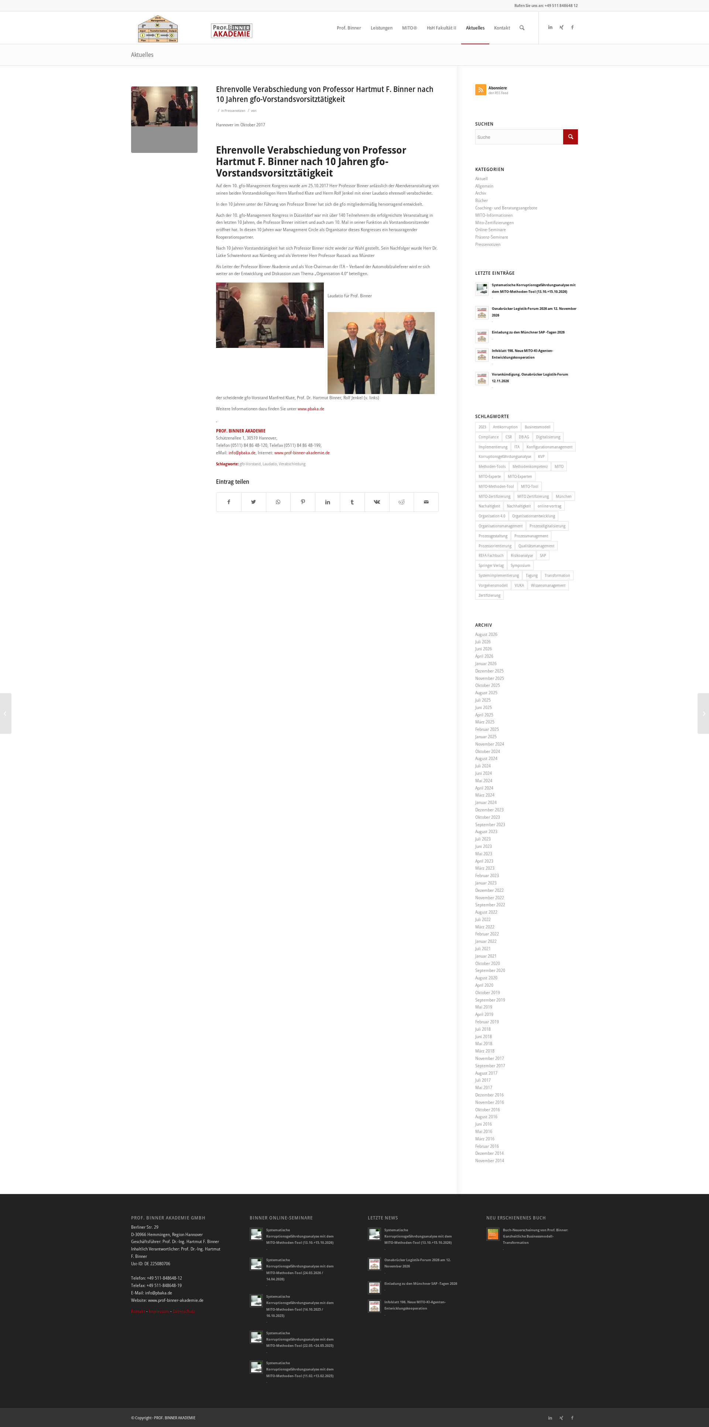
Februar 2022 (487, 934)
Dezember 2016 (489, 1095)
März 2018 (484, 1051)
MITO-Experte (490, 476)
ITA (517, 446)
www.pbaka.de (311, 408)
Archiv (480, 193)
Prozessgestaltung (493, 535)
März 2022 (484, 927)
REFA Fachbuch (491, 555)
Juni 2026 (483, 649)
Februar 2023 (487, 875)
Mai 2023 (483, 854)
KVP (541, 456)
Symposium (520, 565)
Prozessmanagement (531, 535)
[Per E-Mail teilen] (426, 502)
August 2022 (486, 912)
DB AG (524, 436)
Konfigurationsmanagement (549, 446)
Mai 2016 (483, 1131)
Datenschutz (184, 1311)
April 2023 (484, 861)
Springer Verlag (491, 565)
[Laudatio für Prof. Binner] (164, 119)
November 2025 (489, 678)
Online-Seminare (490, 229)
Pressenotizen (235, 110)
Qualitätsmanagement (536, 545)
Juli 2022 (483, 919)
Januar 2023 (486, 883)
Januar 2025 (486, 736)
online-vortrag (549, 506)
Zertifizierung (489, 595)
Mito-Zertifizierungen (494, 222)
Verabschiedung (292, 463)
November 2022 (489, 897)
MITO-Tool (529, 486)
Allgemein (484, 186)
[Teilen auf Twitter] (254, 502)
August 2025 (486, 692)
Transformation (557, 575)
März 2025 (484, 722)
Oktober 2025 (487, 685)
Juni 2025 (483, 707)
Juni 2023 (483, 846)
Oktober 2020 (487, 963)
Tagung (532, 575)
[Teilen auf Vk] (377, 502)
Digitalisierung (548, 436)
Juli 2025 (483, 700)
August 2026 (486, 634)
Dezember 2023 (489, 810)
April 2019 (484, 1014)
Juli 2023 (483, 839)
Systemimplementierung (499, 575)
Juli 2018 (483, 1029)
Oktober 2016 (487, 1109)
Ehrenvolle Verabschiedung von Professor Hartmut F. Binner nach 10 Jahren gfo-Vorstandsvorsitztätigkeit (325, 94)
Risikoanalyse (522, 555)
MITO (559, 466)
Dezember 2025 (489, 671)
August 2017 (486, 1073)
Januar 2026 (486, 663)
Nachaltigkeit (489, 506)
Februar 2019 (487, 1022)
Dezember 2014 (489, 1153)
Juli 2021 (483, 948)
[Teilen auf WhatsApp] (278, 502)
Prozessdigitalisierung (547, 525)
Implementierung (493, 446)
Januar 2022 (486, 941)
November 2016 (489, 1102)
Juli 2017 (483, 1080)
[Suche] (522, 27)
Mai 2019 (483, 1007)
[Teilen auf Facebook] (228, 502)
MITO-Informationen (494, 215)
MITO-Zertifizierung (494, 496)
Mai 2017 (483, 1087)
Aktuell (481, 178)
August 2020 (486, 978)
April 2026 (484, 656)
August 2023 (486, 831)
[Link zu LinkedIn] (550, 27)
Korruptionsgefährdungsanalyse (505, 456)
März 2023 (484, 868)
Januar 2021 (486, 956)
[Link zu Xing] (561, 27)
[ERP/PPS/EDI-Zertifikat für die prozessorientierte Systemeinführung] (5, 713)
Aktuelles (142, 55)
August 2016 (486, 1116)
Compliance (489, 436)
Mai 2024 (483, 780)
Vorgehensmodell (493, 585)
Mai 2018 (483, 1043)
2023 (482, 427)
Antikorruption (505, 427)
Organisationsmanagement (501, 525)
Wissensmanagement (548, 585)
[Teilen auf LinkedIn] (327, 502)
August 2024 (486, 758)
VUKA (519, 585)
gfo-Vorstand (250, 463)
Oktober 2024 (487, 751)
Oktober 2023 (487, 817)
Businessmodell (538, 427)
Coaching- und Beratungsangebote (506, 208)
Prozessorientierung (495, 545)
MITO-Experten (520, 476)
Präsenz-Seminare (491, 237)
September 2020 (490, 970)
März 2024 (484, 795)
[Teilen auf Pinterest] (303, 502)
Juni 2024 (483, 773)
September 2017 (490, 1065)
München (564, 496)
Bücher (481, 200)
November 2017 (489, 1058)
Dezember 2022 (489, 890)
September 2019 (490, 1000)
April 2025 (484, 715)
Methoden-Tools (492, 466)
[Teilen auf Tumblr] (352, 502)
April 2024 (484, 788)
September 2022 (490, 904)
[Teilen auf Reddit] (402, 502)
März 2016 (484, 1139)
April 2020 (484, 985)
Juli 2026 (483, 642)
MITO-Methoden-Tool (496, 486)
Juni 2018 (483, 1036)
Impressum (159, 1311)
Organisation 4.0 (492, 516)
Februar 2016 (487, 1146)
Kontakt (138, 1311)
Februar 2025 (487, 729)
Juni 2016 (483, 1124)
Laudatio (270, 463)
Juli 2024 (483, 766)
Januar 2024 (486, 802)
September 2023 (490, 824)
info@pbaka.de (242, 452)
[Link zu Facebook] (572, 27)
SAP (543, 555)
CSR (509, 436)
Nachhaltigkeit (519, 506)
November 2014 (489, 1160)
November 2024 (489, 744)
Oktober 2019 (487, 992)
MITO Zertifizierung (533, 496)
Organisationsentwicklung (533, 516)
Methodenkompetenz (530, 466)
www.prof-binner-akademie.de (302, 452)
